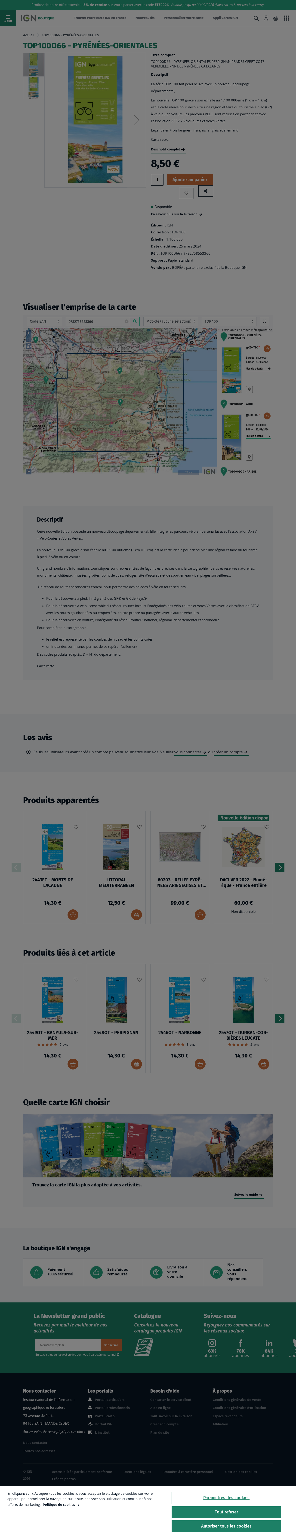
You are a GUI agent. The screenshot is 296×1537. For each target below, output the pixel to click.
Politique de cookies (59, 1505)
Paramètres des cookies (226, 1497)
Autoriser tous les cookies (226, 1526)
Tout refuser (226, 1512)
